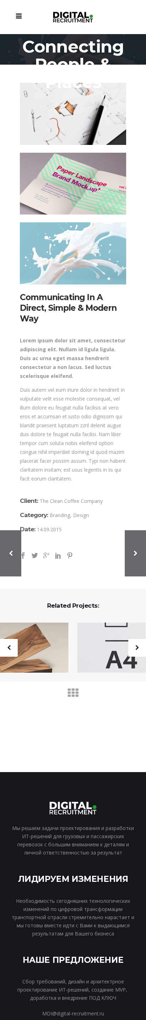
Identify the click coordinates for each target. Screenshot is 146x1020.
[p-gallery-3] (73, 253)
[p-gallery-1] (73, 114)
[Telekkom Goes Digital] (107, 648)
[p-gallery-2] (73, 184)
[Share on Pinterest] (70, 555)
